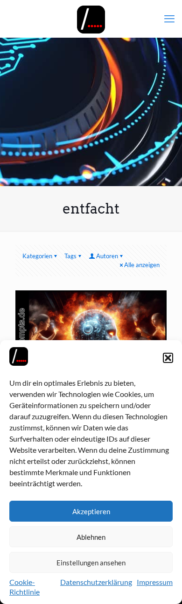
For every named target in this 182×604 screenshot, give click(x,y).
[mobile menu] (169, 19)
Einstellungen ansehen (91, 562)
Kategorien (37, 256)
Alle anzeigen (142, 264)
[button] (168, 357)
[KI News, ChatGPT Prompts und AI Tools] (91, 19)
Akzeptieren (91, 511)
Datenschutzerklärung (96, 581)
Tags (70, 256)
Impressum (155, 581)
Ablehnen (91, 537)
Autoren (107, 256)
